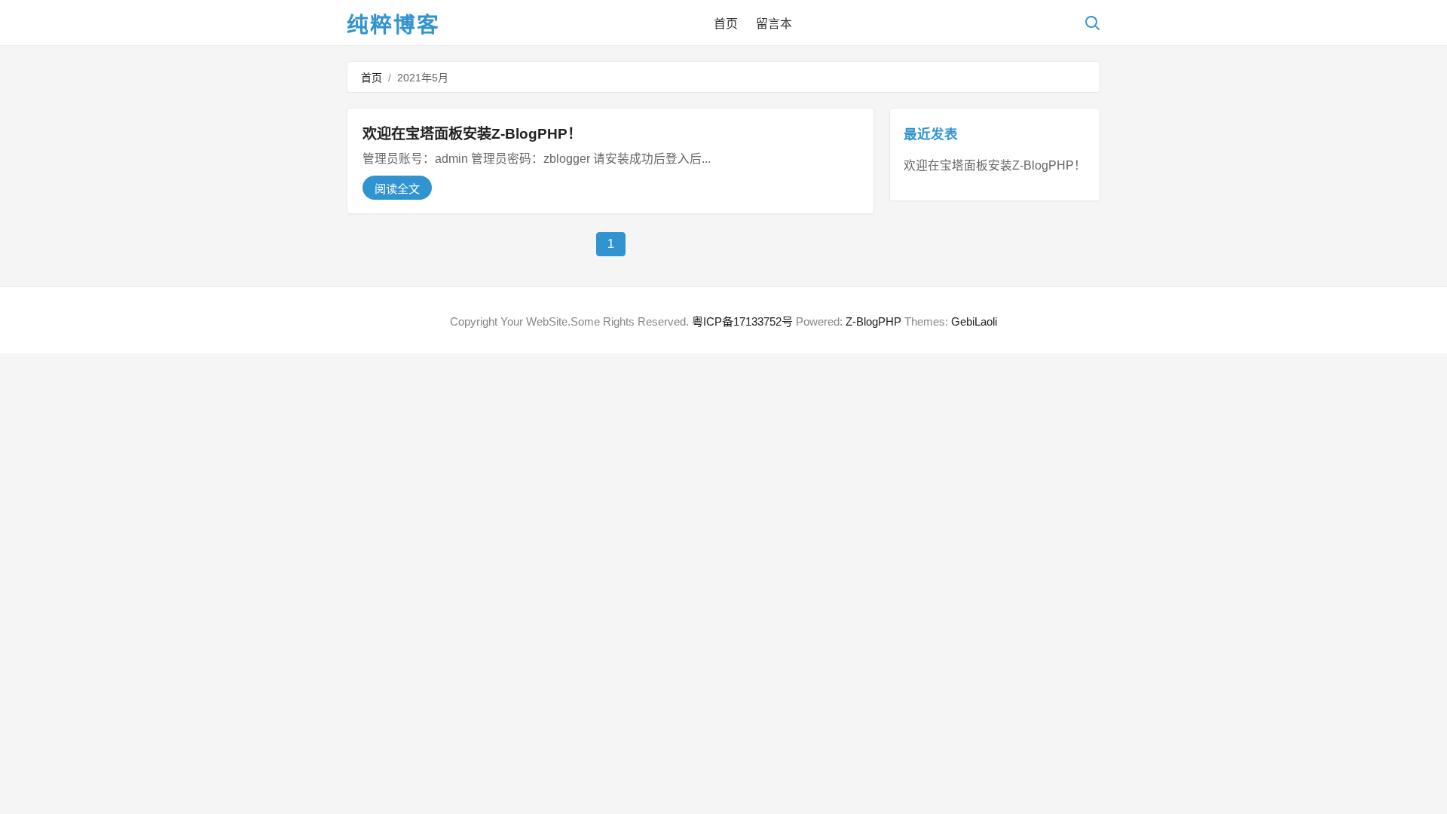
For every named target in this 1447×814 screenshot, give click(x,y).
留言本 (774, 23)
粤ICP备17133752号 (742, 321)
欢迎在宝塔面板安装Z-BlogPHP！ (472, 134)
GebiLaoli (974, 321)
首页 (726, 23)
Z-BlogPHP (873, 321)
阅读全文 (397, 188)
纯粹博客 (393, 25)
